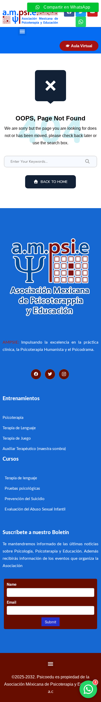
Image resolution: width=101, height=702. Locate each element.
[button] (22, 31)
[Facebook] (36, 374)
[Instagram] (64, 374)
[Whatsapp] (81, 22)
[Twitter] (50, 374)
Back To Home (54, 181)
